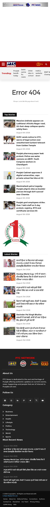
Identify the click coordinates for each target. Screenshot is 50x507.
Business (9, 412)
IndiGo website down (39, 73)
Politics (9, 426)
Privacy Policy (35, 502)
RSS (14, 504)
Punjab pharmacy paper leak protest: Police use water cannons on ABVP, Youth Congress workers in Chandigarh (30, 159)
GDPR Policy (7, 504)
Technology (10, 430)
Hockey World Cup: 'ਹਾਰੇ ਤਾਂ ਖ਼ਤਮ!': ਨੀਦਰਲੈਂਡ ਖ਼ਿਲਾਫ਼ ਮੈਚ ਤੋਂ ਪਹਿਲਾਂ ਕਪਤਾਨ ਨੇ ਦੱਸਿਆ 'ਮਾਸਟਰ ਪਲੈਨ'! (31, 277)
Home (5, 499)
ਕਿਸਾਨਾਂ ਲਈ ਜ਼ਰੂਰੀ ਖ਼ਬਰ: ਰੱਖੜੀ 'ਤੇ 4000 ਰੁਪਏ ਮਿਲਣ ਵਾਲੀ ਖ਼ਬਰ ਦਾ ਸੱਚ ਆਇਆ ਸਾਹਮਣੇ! (31, 304)
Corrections (33, 499)
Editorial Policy (22, 499)
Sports (8, 437)
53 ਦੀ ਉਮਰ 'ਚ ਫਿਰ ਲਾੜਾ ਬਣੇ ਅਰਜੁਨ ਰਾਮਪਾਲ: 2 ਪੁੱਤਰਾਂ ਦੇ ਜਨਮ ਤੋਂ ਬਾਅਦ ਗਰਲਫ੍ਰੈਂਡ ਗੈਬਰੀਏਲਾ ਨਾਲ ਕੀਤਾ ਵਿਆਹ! (30, 263)
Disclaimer (16, 502)
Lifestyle (9, 422)
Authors (42, 499)
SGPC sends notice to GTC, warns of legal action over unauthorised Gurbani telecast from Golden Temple (30, 141)
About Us (12, 499)
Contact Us (7, 502)
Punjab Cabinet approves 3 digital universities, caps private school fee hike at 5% (29, 175)
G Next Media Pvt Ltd (10, 496)
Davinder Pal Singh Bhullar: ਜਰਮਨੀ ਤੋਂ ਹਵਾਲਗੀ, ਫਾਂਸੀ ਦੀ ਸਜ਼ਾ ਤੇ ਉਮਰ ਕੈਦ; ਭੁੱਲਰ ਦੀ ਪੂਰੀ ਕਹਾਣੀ (31, 317)
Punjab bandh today (16, 73)
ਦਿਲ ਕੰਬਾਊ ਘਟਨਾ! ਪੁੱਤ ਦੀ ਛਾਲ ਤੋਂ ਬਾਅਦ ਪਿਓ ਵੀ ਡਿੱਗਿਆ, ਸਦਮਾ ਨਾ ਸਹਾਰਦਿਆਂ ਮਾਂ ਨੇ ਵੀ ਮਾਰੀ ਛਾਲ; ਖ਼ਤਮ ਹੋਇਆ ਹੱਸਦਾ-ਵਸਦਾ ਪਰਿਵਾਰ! (31, 332)
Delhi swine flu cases (23, 73)
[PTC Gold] (45, 363)
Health (8, 419)
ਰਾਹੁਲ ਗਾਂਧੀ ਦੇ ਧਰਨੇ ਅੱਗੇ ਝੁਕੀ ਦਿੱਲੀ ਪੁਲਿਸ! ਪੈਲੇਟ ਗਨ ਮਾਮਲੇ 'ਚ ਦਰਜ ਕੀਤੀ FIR (29, 290)
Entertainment (12, 415)
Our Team (25, 502)
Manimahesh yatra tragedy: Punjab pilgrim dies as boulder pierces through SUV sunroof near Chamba (30, 190)
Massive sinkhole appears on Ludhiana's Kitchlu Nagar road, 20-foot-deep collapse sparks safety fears (30, 125)
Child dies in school (30, 73)
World (8, 433)
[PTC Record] (23, 363)
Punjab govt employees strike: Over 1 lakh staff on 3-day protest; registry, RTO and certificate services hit (30, 206)
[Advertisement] (25, 33)
